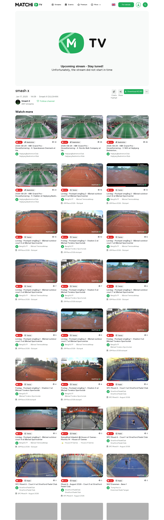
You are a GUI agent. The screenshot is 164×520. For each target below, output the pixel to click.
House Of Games (71, 443)
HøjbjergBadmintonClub (28, 154)
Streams (58, 5)
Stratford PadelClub (118, 391)
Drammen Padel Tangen (120, 490)
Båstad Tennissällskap (84, 199)
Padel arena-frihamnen (73, 518)
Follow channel (47, 101)
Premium (84, 5)
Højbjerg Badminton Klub (29, 156)
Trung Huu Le (116, 488)
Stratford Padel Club (118, 394)
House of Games (87, 443)
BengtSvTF (69, 199)
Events (71, 5)
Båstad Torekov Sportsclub (75, 249)
